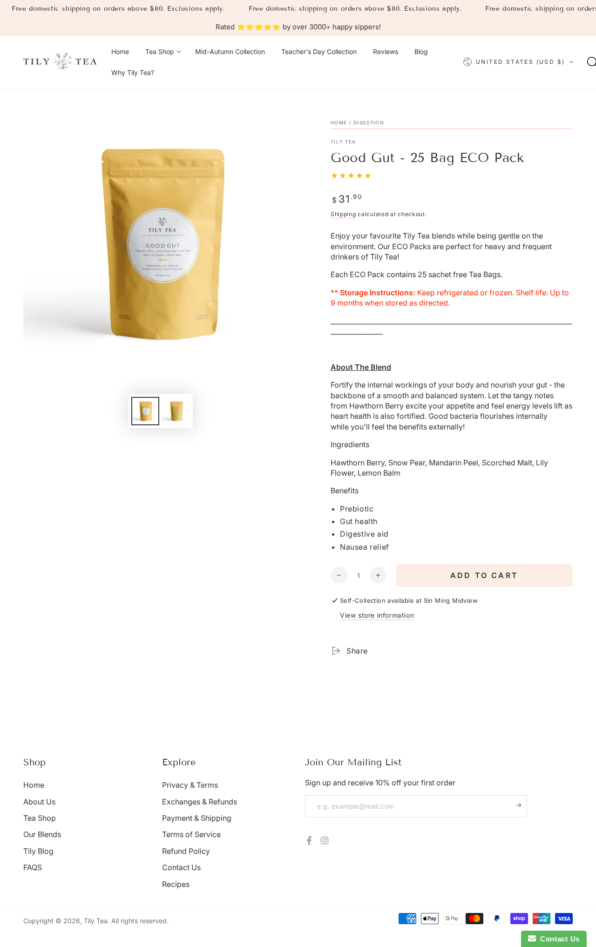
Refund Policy (186, 851)
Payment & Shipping (196, 818)
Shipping (343, 214)
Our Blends (42, 834)
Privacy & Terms (190, 785)
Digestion (368, 122)
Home (339, 122)
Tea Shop (39, 818)
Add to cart (484, 575)
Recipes (176, 884)
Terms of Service (191, 834)
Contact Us (181, 867)
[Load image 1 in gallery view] (145, 411)
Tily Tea (343, 141)
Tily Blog (38, 851)
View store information (377, 615)
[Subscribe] (521, 805)
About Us (39, 801)
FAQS (32, 867)
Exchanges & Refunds (199, 801)
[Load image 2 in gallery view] (176, 411)
